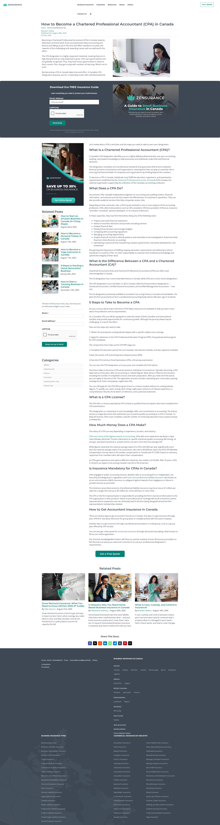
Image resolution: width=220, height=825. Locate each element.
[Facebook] (89, 643)
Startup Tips (48, 385)
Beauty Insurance (120, 751)
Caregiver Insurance (121, 755)
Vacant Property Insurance (51, 821)
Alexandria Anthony (99, 610)
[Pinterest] (125, 643)
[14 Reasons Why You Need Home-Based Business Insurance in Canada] (110, 587)
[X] (95, 643)
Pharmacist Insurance (154, 780)
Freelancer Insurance (122, 813)
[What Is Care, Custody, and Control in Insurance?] (156, 587)
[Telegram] (114, 643)
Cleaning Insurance (121, 763)
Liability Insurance (48, 800)
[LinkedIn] (105, 643)
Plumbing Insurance (154, 788)
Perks (60, 660)
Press (66, 660)
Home (43, 660)
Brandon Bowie (144, 610)
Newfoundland (119, 729)
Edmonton (118, 683)
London (143, 670)
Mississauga (153, 670)
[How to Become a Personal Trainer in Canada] (50, 238)
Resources (77, 660)
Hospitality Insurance (154, 751)
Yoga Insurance (152, 817)
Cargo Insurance (47, 759)
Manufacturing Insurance (156, 755)
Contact (83, 660)
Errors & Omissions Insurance (52, 784)
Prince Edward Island (122, 733)
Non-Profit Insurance (154, 767)
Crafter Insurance (120, 780)
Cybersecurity (49, 369)
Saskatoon (117, 701)
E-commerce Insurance (122, 796)
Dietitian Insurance (121, 788)
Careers (72, 660)
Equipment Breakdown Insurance (54, 780)
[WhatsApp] (110, 643)
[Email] (130, 643)
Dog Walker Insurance (122, 792)
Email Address (57, 98)
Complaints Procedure (45, 665)
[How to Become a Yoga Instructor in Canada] (50, 254)
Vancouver (127, 692)
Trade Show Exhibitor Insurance (158, 813)
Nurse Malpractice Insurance (157, 772)
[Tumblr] (119, 643)
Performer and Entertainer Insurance (160, 776)
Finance (47, 373)
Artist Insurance (120, 747)
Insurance (47, 377)
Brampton (172, 670)
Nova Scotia (118, 716)
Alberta (117, 679)
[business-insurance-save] (63, 144)
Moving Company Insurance (157, 763)
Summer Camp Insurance (156, 800)
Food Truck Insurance (122, 809)
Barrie (163, 670)
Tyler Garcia (49, 609)
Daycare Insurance (121, 784)
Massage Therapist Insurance (157, 759)
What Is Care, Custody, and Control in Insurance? (156, 606)
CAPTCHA (54, 108)
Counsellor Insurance (122, 776)
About (49, 660)
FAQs (89, 660)
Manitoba (117, 707)
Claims (94, 660)
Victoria (136, 692)
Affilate (46, 365)
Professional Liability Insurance (53, 809)
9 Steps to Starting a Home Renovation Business (72, 268)
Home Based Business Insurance (158, 747)
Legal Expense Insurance (50, 796)
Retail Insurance (152, 792)
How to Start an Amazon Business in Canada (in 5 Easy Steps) (72, 220)
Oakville (117, 674)
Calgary (127, 683)
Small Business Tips (51, 381)
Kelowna (117, 692)
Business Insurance (48, 743)
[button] (90, 13)
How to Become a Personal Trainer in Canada (71, 236)
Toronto (117, 670)
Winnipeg (117, 711)
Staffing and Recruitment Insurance (160, 805)
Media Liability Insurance (51, 805)
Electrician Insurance (122, 805)
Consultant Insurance (122, 772)
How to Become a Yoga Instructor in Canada (71, 252)
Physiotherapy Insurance (155, 784)
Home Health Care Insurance (157, 743)
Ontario (117, 666)
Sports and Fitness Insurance (157, 796)
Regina (126, 701)
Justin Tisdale (49, 31)
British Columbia (120, 688)
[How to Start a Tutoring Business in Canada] (50, 287)
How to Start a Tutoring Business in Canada (72, 284)
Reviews (55, 660)
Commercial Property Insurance (53, 767)
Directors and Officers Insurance (53, 776)
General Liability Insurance (51, 792)
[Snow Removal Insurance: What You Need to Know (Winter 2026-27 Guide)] (63, 586)
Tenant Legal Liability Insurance (53, 817)
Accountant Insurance (122, 743)
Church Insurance (120, 759)
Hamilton (134, 670)
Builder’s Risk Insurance (50, 755)
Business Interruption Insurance (53, 751)
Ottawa (125, 670)
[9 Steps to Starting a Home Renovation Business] (50, 271)
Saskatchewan (119, 697)
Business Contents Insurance (52, 747)
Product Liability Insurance (51, 813)
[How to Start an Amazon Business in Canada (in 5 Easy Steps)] (50, 221)
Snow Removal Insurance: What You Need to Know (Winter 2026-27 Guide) (63, 604)
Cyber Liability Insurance (50, 772)
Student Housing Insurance (156, 809)
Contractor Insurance (122, 767)
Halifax (116, 720)
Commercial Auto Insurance (52, 763)
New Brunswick (120, 725)
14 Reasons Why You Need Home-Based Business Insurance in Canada (109, 606)
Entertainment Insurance (123, 800)
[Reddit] (100, 643)
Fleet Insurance (47, 788)
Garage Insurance (120, 817)
